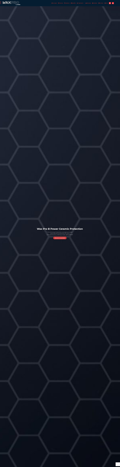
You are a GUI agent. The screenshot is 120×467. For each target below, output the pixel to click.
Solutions (67, 3)
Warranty (89, 3)
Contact (101, 3)
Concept (55, 3)
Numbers (95, 3)
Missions (61, 3)
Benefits (74, 3)
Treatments (80, 3)
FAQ (107, 3)
